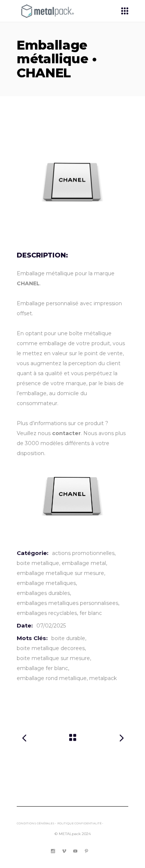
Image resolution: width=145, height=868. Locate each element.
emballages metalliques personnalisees (67, 603)
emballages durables (43, 593)
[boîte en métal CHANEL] (72, 182)
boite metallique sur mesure (53, 658)
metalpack (103, 678)
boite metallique (38, 563)
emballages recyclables (47, 613)
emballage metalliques (46, 583)
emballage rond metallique (52, 678)
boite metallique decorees (51, 648)
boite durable (68, 638)
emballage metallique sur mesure (60, 573)
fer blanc (91, 613)
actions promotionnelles (83, 553)
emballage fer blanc (42, 668)
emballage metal (84, 563)
